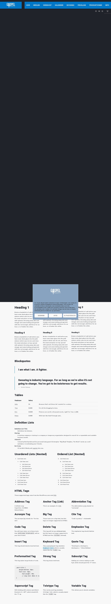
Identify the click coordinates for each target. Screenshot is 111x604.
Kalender (59, 5)
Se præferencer (70, 315)
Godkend (41, 315)
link (60, 506)
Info (107, 5)
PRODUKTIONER (95, 5)
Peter (16, 416)
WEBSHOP (47, 5)
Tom (16, 408)
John (16, 404)
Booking (70, 5)
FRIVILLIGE (82, 5)
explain (35, 448)
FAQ (55, 495)
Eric (16, 412)
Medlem (36, 5)
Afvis (55, 315)
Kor (28, 5)
